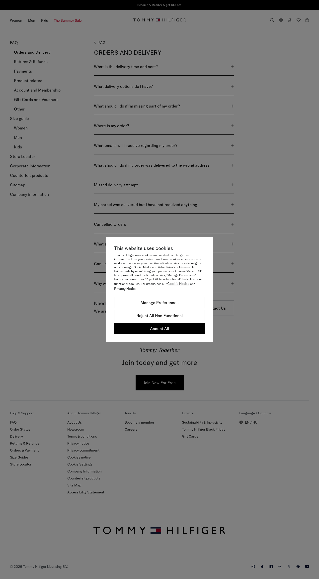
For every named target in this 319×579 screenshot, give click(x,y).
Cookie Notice (178, 283)
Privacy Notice (125, 288)
